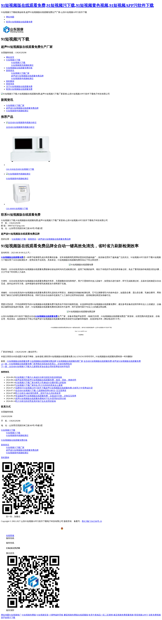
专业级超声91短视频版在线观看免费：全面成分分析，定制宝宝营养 (45, 396)
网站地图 (10, 17)
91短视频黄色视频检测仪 (22, 65)
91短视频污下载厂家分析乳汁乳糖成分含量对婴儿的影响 (40, 382)
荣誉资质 (10, 84)
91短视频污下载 (13, 60)
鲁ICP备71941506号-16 (92, 521)
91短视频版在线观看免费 (18, 361)
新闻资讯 (10, 70)
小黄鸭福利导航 (56, 615)
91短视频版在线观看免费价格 (19, 68)
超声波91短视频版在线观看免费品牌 (27, 76)
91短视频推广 (15, 615)
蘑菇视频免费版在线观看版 (76, 615)
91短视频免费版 (29, 615)
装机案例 (10, 81)
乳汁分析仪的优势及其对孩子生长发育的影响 (35, 401)
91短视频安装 (42, 615)
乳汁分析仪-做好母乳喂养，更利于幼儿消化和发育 (38, 393)
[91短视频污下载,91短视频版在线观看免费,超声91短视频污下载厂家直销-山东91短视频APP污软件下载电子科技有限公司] (13, 33)
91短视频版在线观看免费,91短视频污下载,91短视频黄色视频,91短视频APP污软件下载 (77, 5)
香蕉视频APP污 (141, 615)
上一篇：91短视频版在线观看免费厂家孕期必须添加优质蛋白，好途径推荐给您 (36, 364)
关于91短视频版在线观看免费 (19, 86)
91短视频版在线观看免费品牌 (43, 361)
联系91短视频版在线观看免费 (19, 22)
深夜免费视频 (155, 615)
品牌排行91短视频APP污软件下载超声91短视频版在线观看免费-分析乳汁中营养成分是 (54, 388)
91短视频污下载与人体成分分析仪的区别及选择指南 (38, 377)
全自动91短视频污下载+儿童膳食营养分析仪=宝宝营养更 (40, 390)
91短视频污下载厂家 (20, 73)
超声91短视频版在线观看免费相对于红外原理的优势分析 (40, 398)
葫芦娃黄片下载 (8, 617)
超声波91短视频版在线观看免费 (126, 361)
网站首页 (10, 57)
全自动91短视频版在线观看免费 (98, 361)
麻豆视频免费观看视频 (123, 615)
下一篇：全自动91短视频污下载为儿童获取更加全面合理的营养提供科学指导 (35, 366)
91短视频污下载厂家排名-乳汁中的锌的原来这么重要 (39, 385)
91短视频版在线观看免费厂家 (70, 361)
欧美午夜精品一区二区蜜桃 (101, 615)
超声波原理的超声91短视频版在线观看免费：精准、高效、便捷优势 (45, 380)
